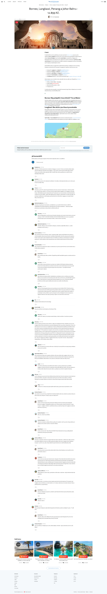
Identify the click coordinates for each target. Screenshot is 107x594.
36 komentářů (23, 19)
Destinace (15, 577)
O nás (74, 576)
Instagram (55, 579)
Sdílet (91, 19)
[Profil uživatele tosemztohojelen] (33, 246)
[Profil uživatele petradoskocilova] (36, 275)
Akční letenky (41, 5)
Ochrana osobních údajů (81, 591)
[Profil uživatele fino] (33, 301)
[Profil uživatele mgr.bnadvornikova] (33, 354)
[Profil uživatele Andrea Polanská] (33, 393)
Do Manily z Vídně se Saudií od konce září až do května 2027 (63, 559)
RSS (54, 583)
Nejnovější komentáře (37, 576)
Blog (15, 584)
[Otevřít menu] (2, 2)
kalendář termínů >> (65, 70)
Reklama (87, 591)
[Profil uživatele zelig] (36, 386)
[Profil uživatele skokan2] (33, 507)
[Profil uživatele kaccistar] (33, 480)
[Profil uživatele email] (36, 365)
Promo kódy (16, 588)
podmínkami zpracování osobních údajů (75, 150)
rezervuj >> (65, 74)
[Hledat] (5, 2)
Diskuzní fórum (36, 577)
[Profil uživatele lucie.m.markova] (33, 234)
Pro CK (75, 581)
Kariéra (75, 579)
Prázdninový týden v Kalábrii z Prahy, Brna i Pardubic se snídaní (43, 559)
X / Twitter (55, 581)
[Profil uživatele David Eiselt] (36, 254)
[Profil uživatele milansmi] (36, 346)
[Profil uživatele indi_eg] (33, 375)
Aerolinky (15, 581)
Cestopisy (35, 579)
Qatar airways (70, 55)
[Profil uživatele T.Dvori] (33, 189)
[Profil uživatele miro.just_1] (36, 214)
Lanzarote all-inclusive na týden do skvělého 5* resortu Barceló (24, 559)
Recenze (15, 586)
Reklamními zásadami (73, 141)
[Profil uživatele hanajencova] (33, 168)
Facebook (55, 576)
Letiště (15, 579)
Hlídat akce (86, 147)
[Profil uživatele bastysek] (33, 180)
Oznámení (91, 591)
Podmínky (75, 591)
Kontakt (75, 577)
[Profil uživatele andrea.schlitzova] (33, 439)
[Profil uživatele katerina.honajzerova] (33, 204)
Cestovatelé (36, 581)
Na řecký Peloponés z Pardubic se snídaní (83, 559)
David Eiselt (57, 16)
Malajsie (46, 5)
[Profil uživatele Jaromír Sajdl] (33, 308)
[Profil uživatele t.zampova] (36, 458)
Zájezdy (15, 583)
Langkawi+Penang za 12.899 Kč (75, 76)
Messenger (55, 577)
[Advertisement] (33, 60)
